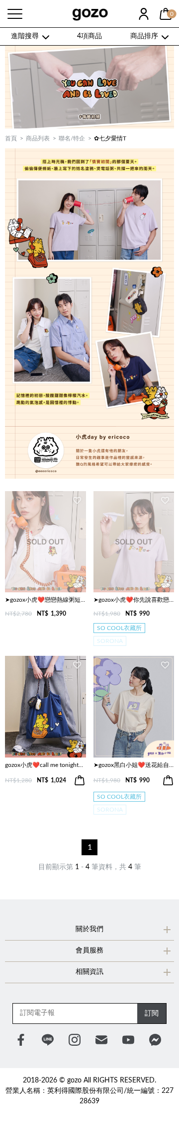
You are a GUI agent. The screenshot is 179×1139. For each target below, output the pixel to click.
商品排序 (144, 36)
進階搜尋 (25, 36)
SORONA (110, 641)
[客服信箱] (101, 1039)
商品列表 (38, 138)
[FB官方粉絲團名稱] (20, 1039)
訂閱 (152, 1013)
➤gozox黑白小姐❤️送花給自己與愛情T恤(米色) (134, 765)
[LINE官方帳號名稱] (47, 1039)
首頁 (11, 138)
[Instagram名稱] (74, 1039)
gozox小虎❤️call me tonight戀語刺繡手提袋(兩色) (45, 765)
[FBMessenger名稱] (155, 1039)
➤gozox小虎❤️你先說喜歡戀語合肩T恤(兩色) (134, 600)
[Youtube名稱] (128, 1039)
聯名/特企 (72, 138)
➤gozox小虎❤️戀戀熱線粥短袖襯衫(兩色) (45, 600)
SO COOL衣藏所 (119, 628)
